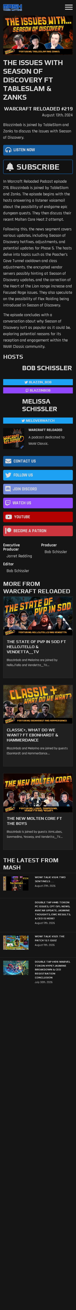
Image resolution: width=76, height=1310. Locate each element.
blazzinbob (40, 390)
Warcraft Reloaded (45, 430)
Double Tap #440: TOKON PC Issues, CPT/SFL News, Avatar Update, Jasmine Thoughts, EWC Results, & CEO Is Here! (53, 910)
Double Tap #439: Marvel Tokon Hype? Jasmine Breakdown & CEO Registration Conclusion (52, 969)
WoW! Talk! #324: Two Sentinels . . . (50, 879)
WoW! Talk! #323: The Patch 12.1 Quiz (50, 938)
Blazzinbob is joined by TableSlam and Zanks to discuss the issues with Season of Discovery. (37, 131)
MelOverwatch (40, 421)
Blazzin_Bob (40, 382)
